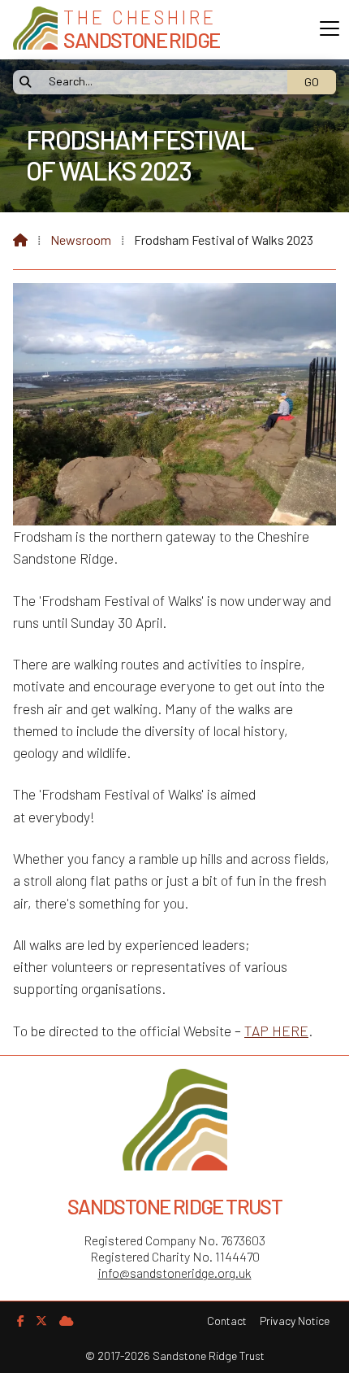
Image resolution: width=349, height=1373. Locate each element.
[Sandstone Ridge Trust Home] (35, 29)
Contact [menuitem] (227, 1320)
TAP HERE (276, 1031)
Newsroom (80, 239)
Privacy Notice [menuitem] (295, 1320)
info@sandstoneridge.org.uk (175, 1272)
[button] (329, 29)
